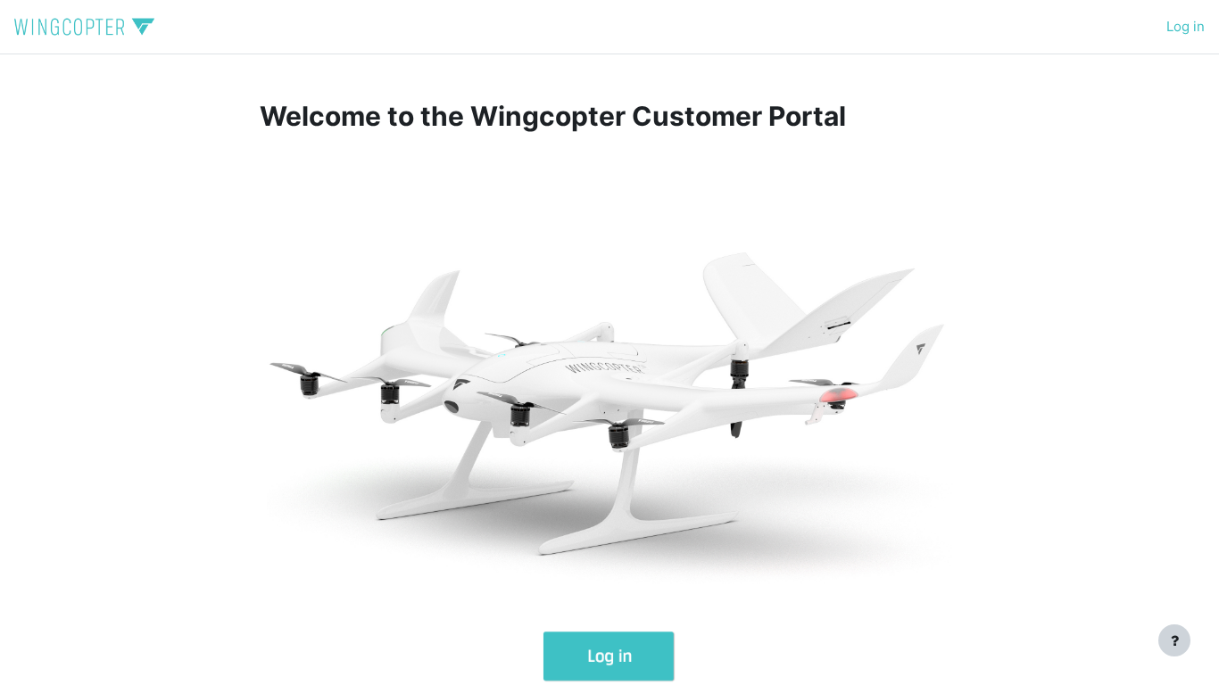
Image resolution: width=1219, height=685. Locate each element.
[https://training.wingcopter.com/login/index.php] (609, 575)
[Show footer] (1174, 640)
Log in (1185, 26)
